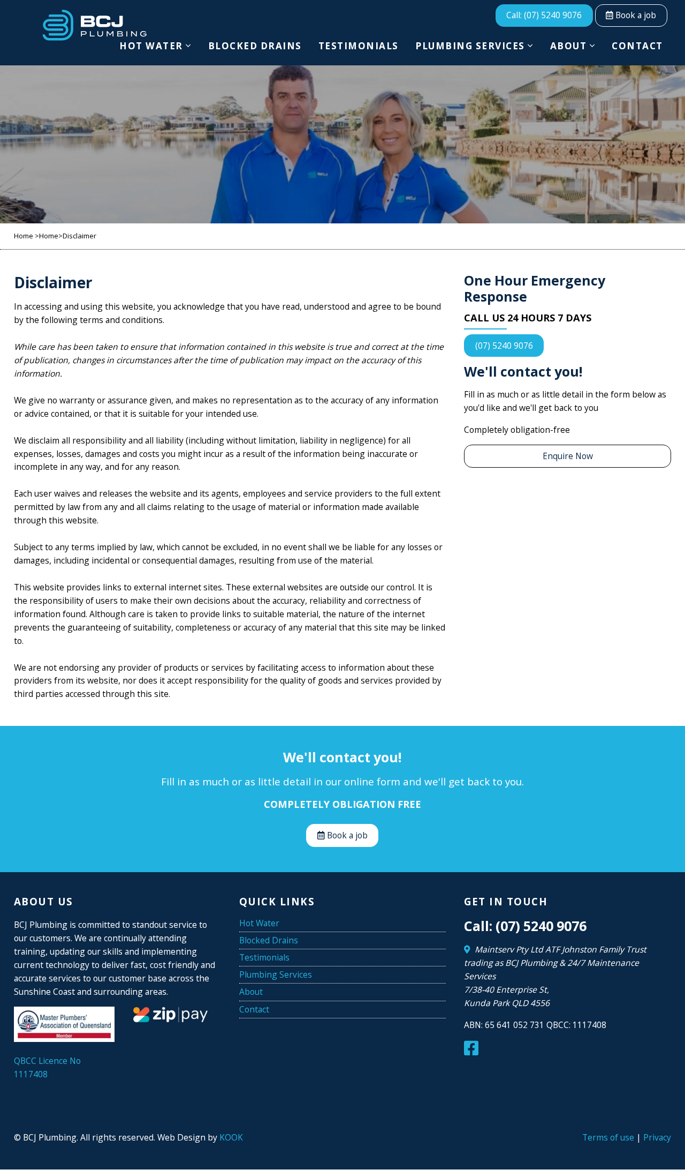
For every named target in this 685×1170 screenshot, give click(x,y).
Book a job (634, 15)
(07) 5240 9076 (504, 345)
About (568, 46)
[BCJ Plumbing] (94, 25)
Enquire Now (568, 456)
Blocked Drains (255, 46)
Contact (637, 46)
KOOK (231, 1137)
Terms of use (608, 1137)
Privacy (657, 1137)
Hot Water (151, 46)
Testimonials (358, 46)
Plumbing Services (470, 46)
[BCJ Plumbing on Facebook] (473, 1051)
